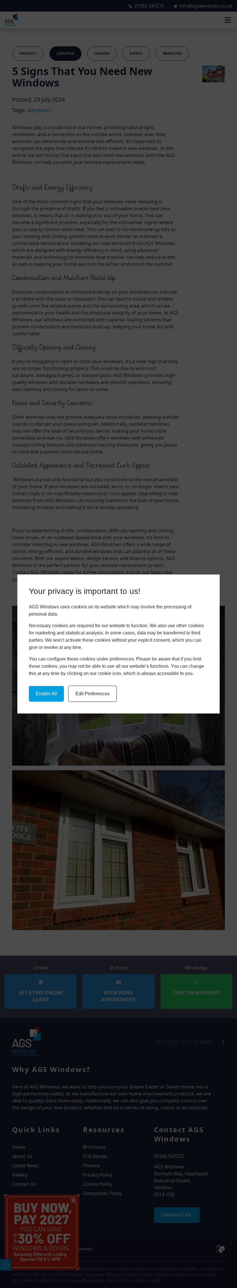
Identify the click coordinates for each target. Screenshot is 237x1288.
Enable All (46, 693)
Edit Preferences (92, 693)
